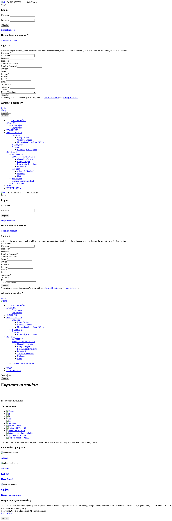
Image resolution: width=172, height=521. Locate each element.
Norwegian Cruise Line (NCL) (30, 142)
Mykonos (21, 174)
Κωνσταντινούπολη (11, 495)
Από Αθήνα (17, 125)
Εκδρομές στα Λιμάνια (27, 149)
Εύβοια (5, 473)
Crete (19, 176)
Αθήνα (4, 457)
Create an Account (9, 40)
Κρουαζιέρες (17, 145)
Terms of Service (51, 97)
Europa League (23, 161)
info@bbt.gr (32, 2)
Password (5, 20)
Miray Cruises (23, 137)
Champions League (25, 159)
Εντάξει (5, 519)
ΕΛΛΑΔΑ (11, 123)
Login (3, 108)
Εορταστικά (17, 128)
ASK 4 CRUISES (14, 132)
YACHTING (17, 154)
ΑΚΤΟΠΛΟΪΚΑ (18, 120)
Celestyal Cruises (24, 140)
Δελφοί (5, 468)
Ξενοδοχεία (17, 178)
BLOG (9, 186)
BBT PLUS (11, 152)
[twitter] (30, 508)
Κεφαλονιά (7, 479)
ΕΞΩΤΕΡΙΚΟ (12, 130)
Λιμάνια (15, 147)
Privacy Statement (70, 97)
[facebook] (27, 508)
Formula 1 (21, 166)
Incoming (16, 169)
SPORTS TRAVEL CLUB (23, 157)
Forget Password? (8, 30)
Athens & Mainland (25, 171)
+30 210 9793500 (13, 2)
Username (5, 15)
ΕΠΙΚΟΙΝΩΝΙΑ (13, 188)
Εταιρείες (16, 135)
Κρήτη (5, 489)
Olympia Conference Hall (23, 181)
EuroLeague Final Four (27, 164)
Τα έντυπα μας (18, 183)
